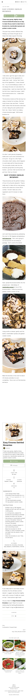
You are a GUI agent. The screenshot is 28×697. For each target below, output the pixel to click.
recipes (15, 612)
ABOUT (14, 684)
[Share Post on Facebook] (12, 616)
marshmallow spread (8, 287)
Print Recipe (20, 16)
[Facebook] (21, 1)
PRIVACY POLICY (14, 688)
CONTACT (14, 686)
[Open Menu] (2, 2)
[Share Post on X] (13, 616)
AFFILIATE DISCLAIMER (14, 687)
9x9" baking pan (6, 238)
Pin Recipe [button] (14, 465)
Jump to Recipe (10, 16)
